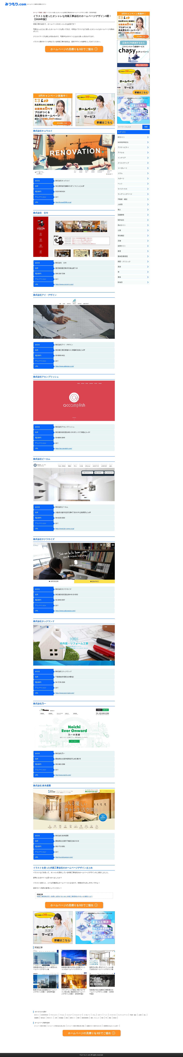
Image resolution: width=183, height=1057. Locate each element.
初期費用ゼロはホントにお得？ (111, 1025)
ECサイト (121, 137)
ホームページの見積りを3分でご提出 (71, 49)
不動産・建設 (122, 199)
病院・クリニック (124, 261)
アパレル (121, 152)
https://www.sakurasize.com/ (65, 611)
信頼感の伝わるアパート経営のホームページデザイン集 (45, 968)
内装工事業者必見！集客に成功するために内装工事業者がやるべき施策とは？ (65, 896)
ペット (120, 184)
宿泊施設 (121, 235)
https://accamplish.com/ (63, 448)
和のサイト (122, 225)
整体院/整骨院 (123, 256)
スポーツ (121, 178)
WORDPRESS (123, 142)
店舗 (119, 241)
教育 (119, 251)
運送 (119, 277)
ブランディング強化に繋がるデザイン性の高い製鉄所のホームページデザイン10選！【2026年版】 (73, 992)
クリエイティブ (123, 163)
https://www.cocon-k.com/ (64, 284)
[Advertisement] (74, 73)
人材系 (120, 204)
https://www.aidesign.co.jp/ (64, 366)
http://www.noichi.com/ (63, 775)
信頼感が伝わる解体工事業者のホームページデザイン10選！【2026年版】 (101, 992)
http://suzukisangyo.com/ (64, 857)
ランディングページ (125, 194)
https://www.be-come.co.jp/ (64, 529)
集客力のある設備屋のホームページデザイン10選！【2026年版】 (45, 991)
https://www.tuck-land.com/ (64, 693)
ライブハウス (122, 189)
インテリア (122, 158)
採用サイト (122, 246)
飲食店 (120, 282)
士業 (119, 230)
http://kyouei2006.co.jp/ (63, 202)
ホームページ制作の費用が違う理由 (75, 1025)
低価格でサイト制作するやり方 (94, 1025)
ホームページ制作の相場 (40, 1025)
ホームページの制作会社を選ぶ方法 (56, 1025)
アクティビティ (123, 147)
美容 (119, 267)
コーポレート (122, 168)
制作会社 (121, 220)
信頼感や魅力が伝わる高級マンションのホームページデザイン (73, 968)
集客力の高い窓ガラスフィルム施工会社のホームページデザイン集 (101, 968)
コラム (120, 173)
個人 (119, 209)
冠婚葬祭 (121, 215)
